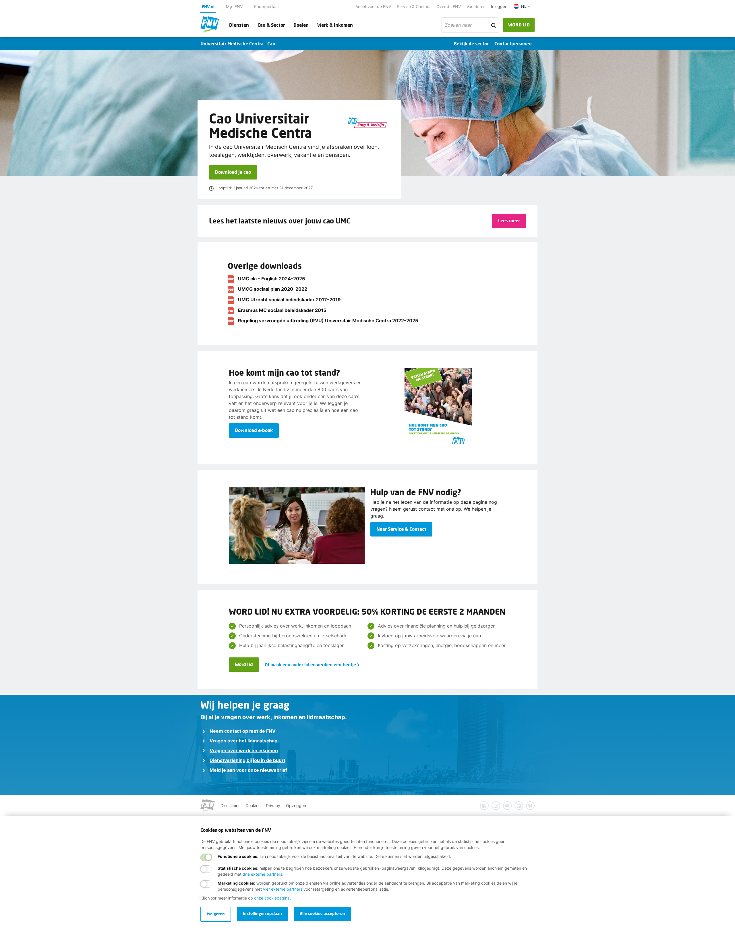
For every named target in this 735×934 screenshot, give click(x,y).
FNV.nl (208, 6)
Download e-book (254, 430)
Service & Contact (414, 6)
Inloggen (499, 6)
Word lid (244, 664)
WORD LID (519, 24)
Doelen (301, 25)
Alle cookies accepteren (322, 913)
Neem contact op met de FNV (243, 731)
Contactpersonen (513, 43)
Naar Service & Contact (401, 529)
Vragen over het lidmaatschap (243, 741)
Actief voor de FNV (373, 6)
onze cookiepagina (272, 898)
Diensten (239, 25)
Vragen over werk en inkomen (244, 750)
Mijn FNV (234, 6)
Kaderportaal (266, 6)
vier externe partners (282, 889)
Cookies (252, 805)
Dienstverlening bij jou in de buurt (247, 760)
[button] (522, 6)
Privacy (273, 805)
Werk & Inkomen (335, 25)
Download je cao (233, 172)
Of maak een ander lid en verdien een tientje (310, 664)
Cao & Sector (271, 25)
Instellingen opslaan (262, 913)
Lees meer (509, 220)
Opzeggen (296, 805)
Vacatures (476, 6)
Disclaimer (230, 805)
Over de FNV (448, 6)
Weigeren (216, 913)
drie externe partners (262, 874)
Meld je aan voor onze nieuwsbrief (248, 770)
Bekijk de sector (471, 43)
